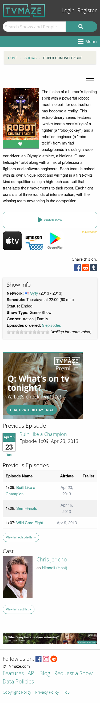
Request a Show (73, 674)
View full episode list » (21, 537)
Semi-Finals (26, 508)
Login (68, 10)
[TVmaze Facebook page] (38, 659)
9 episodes (51, 325)
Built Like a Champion (43, 434)
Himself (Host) (54, 567)
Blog (44, 674)
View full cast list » (18, 609)
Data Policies (18, 682)
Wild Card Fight (29, 522)
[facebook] (77, 269)
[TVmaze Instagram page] (46, 659)
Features (13, 674)
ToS (66, 692)
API (31, 674)
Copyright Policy (17, 692)
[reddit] (85, 269)
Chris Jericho (52, 559)
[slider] (28, 332)
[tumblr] (93, 269)
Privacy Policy (47, 692)
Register (87, 10)
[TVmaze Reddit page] (53, 659)
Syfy (34, 293)
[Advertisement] (43, 385)
